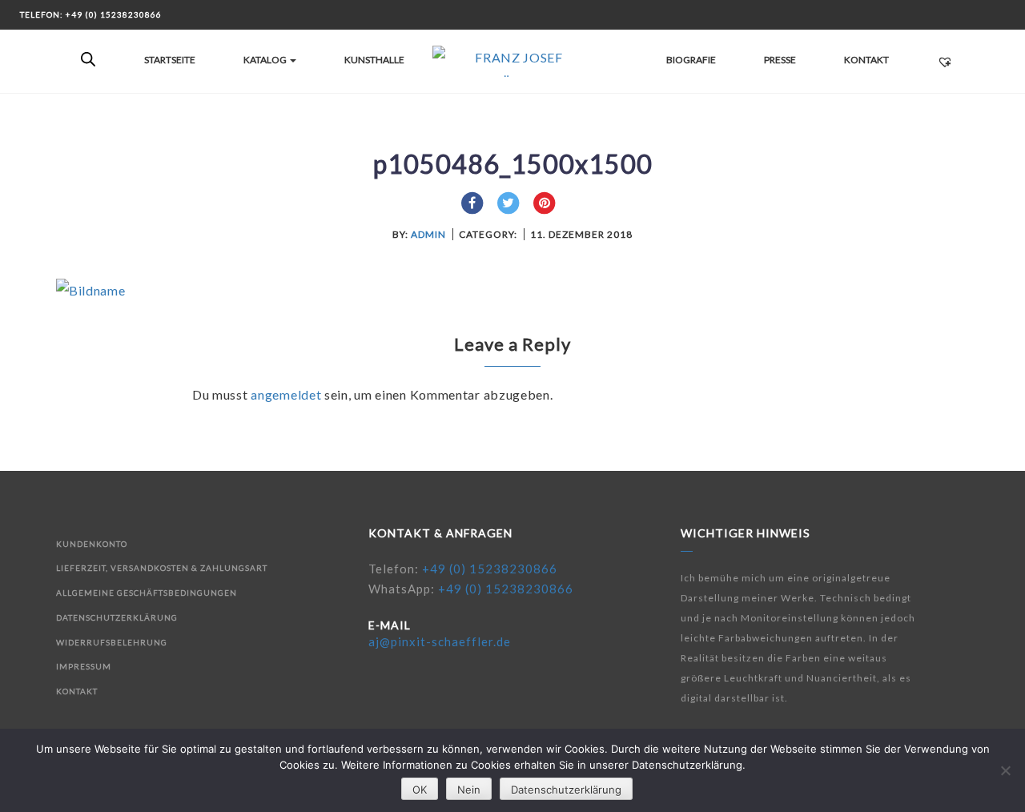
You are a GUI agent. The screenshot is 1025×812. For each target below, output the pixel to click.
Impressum (83, 666)
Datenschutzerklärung (117, 617)
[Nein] (1005, 770)
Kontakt (866, 60)
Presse (780, 60)
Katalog (265, 60)
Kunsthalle (374, 60)
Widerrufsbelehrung (111, 642)
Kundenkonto (91, 544)
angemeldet (286, 394)
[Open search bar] (88, 60)
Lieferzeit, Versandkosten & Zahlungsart (161, 568)
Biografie (691, 60)
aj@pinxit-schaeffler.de (439, 641)
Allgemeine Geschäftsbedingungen (146, 592)
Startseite (169, 60)
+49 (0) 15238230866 (489, 568)
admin (428, 234)
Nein (468, 789)
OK (419, 789)
